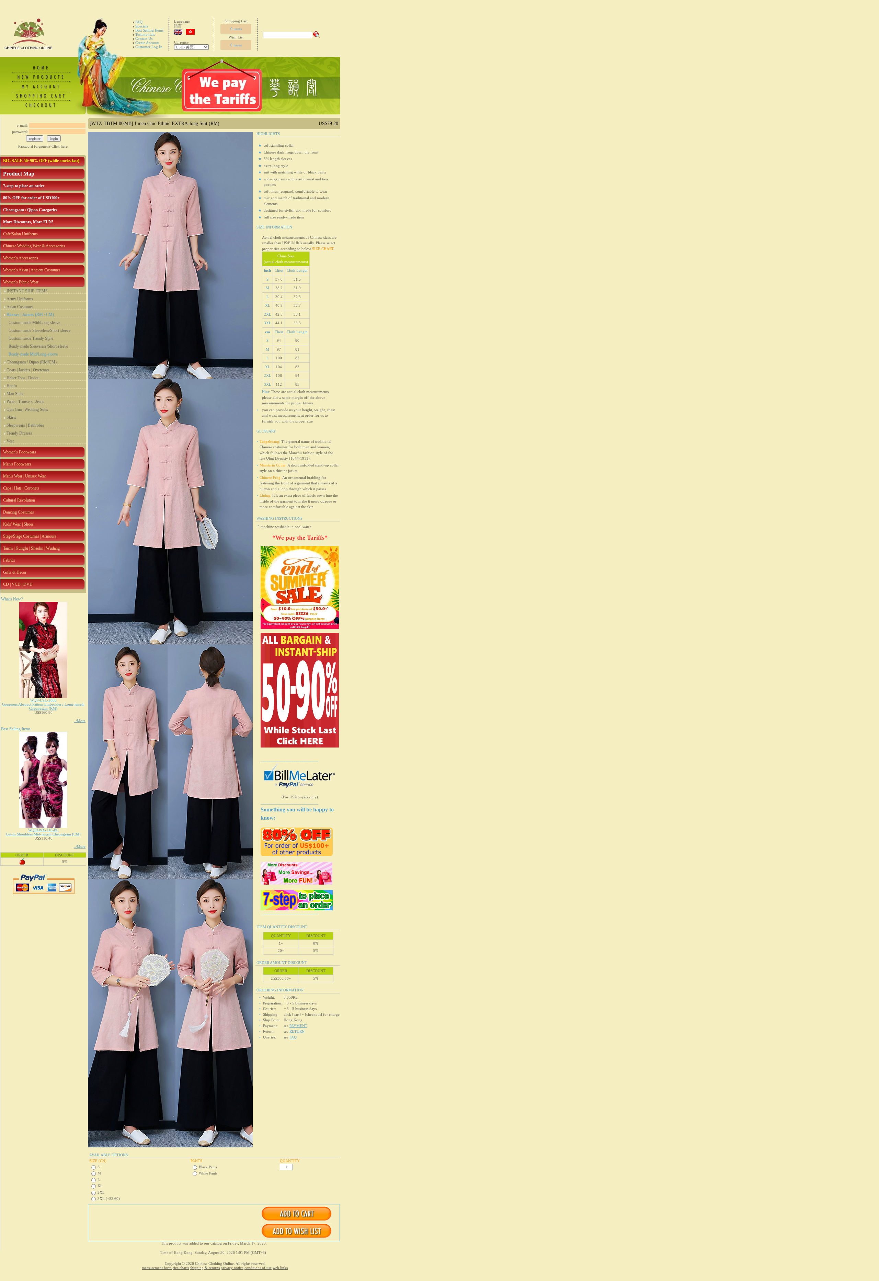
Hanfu (12, 385)
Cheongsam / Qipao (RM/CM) (32, 362)
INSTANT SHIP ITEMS (27, 291)
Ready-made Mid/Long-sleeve (33, 354)
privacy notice (232, 1268)
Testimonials (145, 34)
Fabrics (9, 560)
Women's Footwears (19, 452)
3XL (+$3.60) (109, 1198)
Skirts (11, 417)
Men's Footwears (17, 464)
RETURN (297, 1031)
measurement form (157, 1268)
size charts (181, 1268)
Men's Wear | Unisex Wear (24, 476)
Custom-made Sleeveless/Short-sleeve (39, 330)
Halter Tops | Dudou (23, 377)
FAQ (138, 22)
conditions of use (258, 1268)
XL (100, 1186)
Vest (10, 441)
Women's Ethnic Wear (20, 282)
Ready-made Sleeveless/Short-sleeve (38, 346)
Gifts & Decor (14, 572)
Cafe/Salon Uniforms (20, 234)
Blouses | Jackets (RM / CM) (30, 314)
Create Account (147, 43)
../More (79, 721)
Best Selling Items (149, 30)
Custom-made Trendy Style (31, 338)
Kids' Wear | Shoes (18, 524)
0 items (236, 29)
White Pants (208, 1173)
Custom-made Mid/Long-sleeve (34, 322)
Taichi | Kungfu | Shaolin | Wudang (31, 548)
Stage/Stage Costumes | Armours (29, 536)
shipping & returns (205, 1268)
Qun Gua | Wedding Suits (27, 409)
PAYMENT (298, 1026)
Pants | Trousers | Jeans (25, 401)
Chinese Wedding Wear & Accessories (34, 246)
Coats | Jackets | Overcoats (28, 370)
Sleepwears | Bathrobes (25, 425)
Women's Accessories (20, 258)
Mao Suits (15, 393)
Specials (141, 26)
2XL (101, 1192)
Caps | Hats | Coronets (21, 488)
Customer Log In (148, 47)
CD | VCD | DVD (18, 584)
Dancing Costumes (18, 512)
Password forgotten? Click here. (43, 146)
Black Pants (208, 1167)
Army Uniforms (20, 298)
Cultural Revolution (19, 500)
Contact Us (143, 38)
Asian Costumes (20, 306)
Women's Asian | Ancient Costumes (31, 270)
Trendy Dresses (19, 433)
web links (280, 1268)
